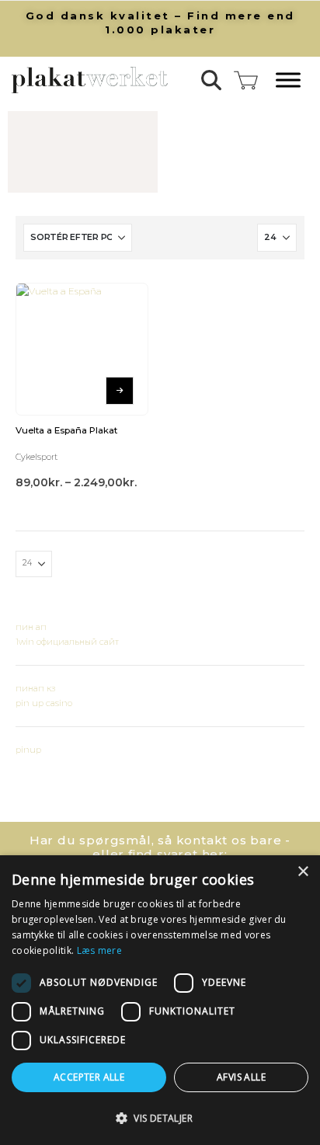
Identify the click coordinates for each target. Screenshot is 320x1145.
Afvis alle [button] (241, 1077)
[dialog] (160, 1000)
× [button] (302, 872)
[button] (212, 80)
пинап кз (35, 688)
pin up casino (44, 703)
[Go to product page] (82, 349)
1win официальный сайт (67, 641)
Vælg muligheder (120, 391)
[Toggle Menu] (288, 80)
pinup (28, 749)
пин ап (31, 626)
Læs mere (99, 950)
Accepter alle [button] (89, 1077)
